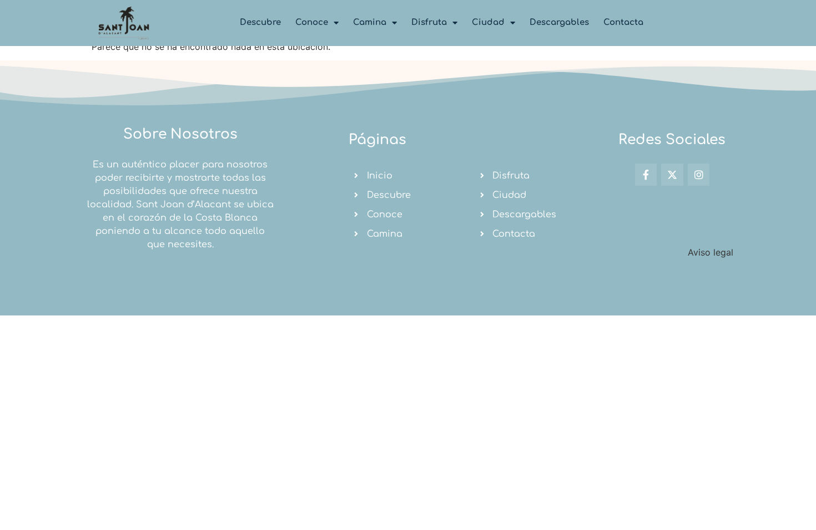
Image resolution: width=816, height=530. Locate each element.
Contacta (623, 22)
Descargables (559, 22)
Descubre (260, 22)
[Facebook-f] (646, 175)
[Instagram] (699, 175)
